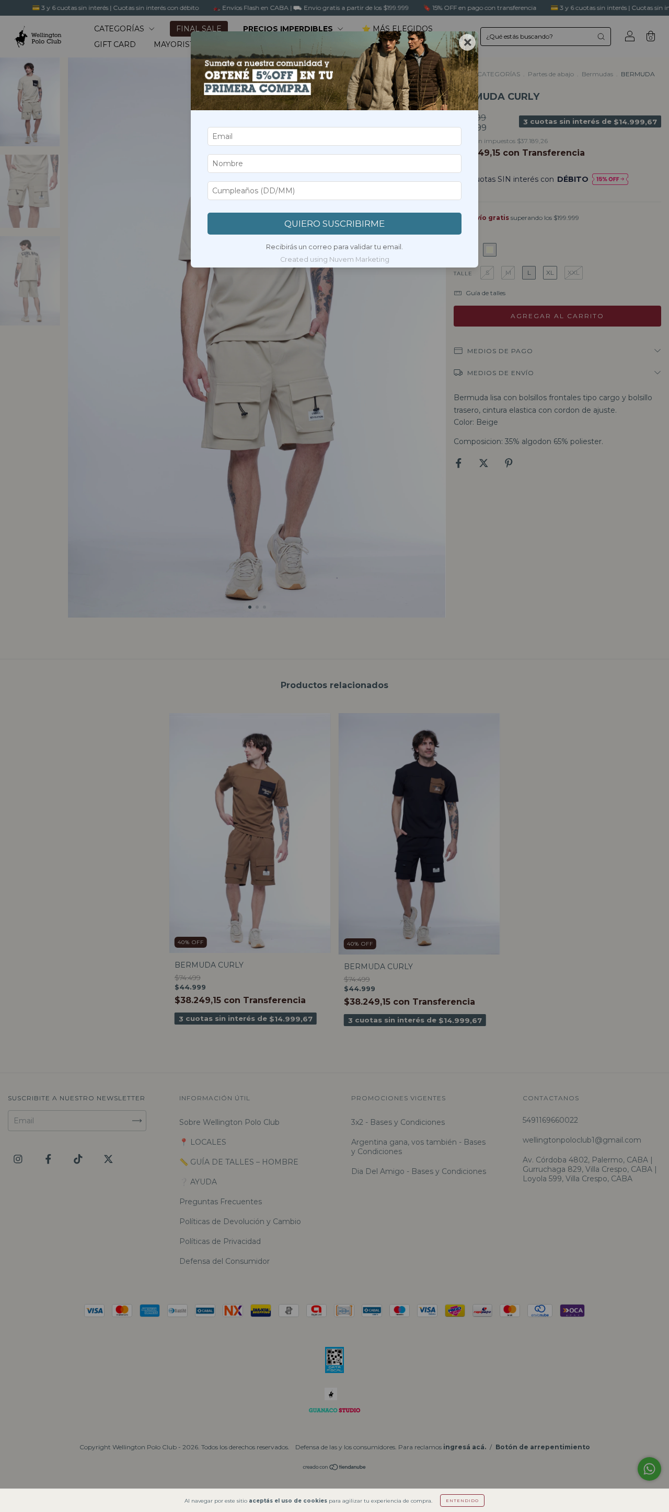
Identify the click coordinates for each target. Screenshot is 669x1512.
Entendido (462, 1500)
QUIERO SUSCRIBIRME (334, 223)
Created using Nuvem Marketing (334, 259)
